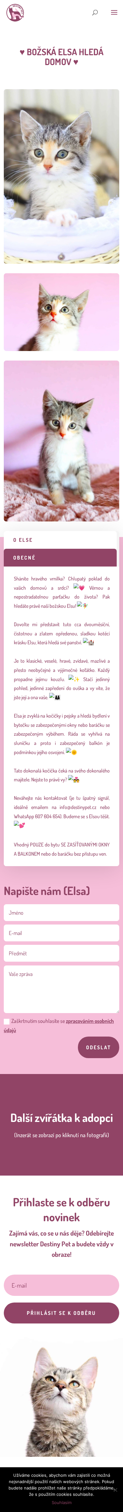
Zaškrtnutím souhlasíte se (59, 1025)
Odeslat (98, 1047)
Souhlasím (62, 1502)
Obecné (24, 557)
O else (23, 540)
